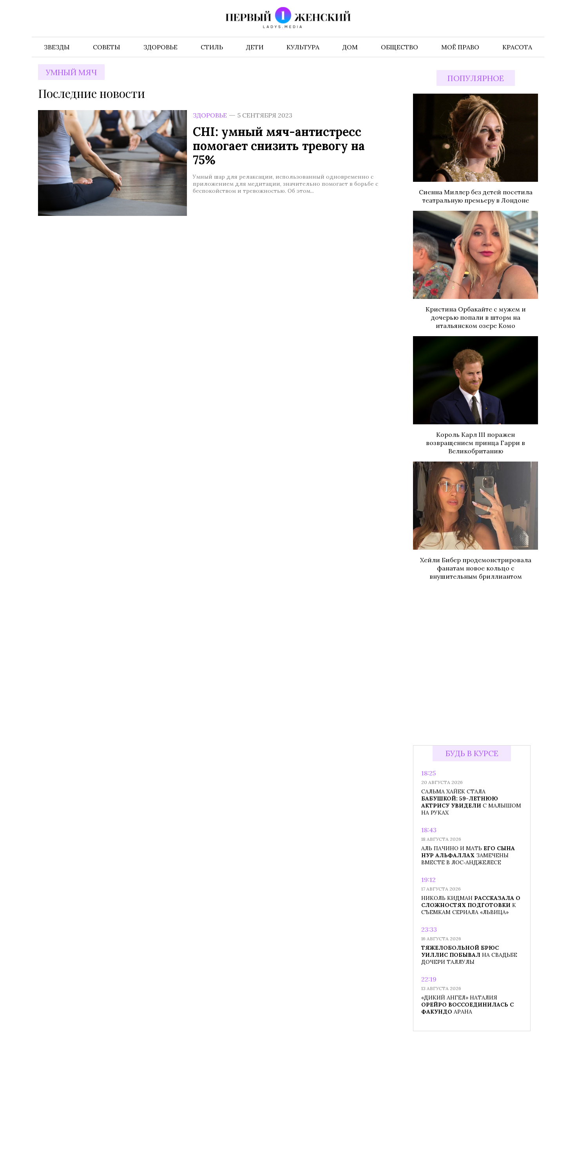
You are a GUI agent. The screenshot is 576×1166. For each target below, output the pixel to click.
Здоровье (210, 115)
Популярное (475, 78)
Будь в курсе (472, 753)
